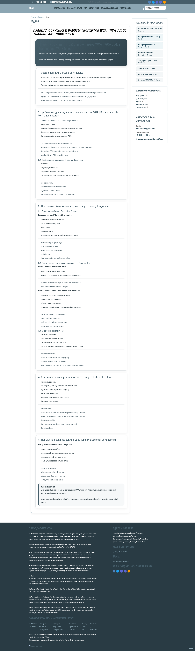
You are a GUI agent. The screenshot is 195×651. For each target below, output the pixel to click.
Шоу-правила (140, 96)
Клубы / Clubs (94, 8)
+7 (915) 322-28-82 (143, 135)
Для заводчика (141, 99)
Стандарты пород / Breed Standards (147, 62)
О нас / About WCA (84, 627)
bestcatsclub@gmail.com (62, 2)
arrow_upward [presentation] (191, 648)
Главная (33, 17)
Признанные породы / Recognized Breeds (146, 54)
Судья (138, 102)
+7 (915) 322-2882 (40, 2)
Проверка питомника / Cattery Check (149, 38)
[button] (155, 8)
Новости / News (125, 8)
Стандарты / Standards (109, 8)
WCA (32, 8)
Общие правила (141, 104)
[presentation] (149, 2)
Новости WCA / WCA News (147, 74)
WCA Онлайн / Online (74, 8)
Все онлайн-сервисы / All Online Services (150, 30)
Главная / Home (59, 8)
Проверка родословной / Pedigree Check (147, 46)
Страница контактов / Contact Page (149, 139)
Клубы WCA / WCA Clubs (146, 69)
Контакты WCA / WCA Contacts (149, 80)
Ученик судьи (141, 107)
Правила (41, 17)
